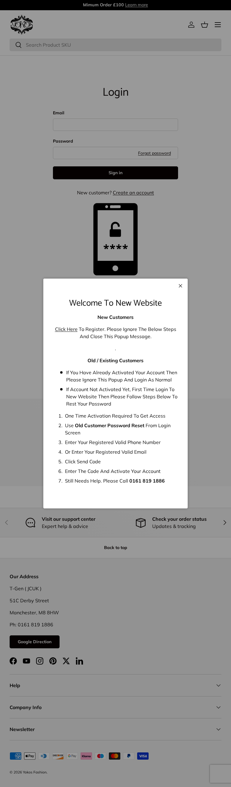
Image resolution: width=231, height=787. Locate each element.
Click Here (66, 329)
